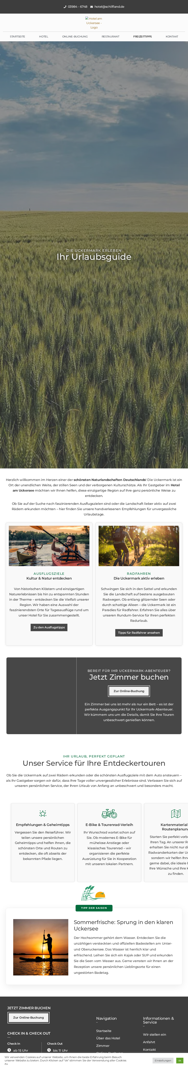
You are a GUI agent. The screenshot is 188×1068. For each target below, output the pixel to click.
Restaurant (110, 36)
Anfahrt (149, 1042)
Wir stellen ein (154, 1034)
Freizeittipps (142, 36)
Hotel (43, 36)
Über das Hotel (108, 1038)
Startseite (17, 36)
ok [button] (179, 1060)
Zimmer (102, 1046)
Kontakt (172, 36)
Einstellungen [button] (163, 1060)
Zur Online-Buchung (129, 691)
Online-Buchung (75, 36)
